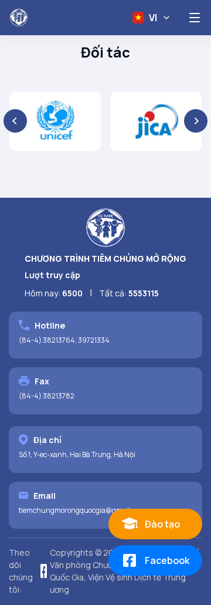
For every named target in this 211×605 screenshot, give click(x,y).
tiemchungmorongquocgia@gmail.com (82, 510)
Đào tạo (162, 524)
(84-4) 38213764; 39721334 (64, 340)
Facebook (167, 560)
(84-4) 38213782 (46, 396)
